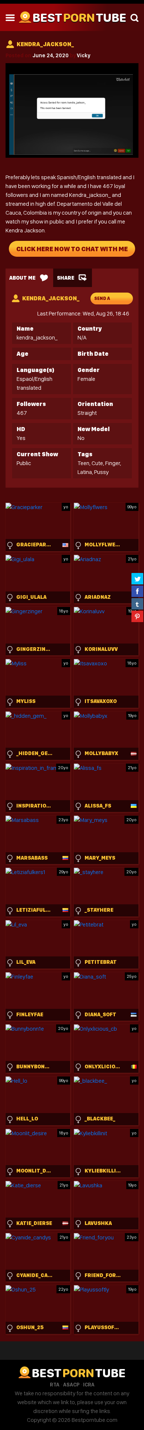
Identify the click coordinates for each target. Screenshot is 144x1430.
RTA (54, 1385)
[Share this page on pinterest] (137, 616)
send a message (105, 300)
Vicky (83, 55)
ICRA (89, 1385)
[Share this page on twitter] (137, 578)
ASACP (71, 1385)
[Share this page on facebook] (137, 591)
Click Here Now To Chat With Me (72, 249)
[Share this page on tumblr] (137, 604)
